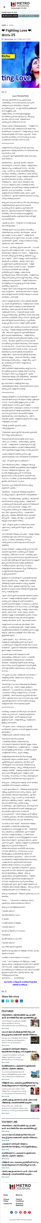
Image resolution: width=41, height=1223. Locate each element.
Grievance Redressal (19, 1204)
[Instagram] (20, 1212)
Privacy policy (6, 1199)
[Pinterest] (29, 1212)
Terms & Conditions (20, 1199)
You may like (9, 1121)
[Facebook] (11, 1212)
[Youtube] (25, 1212)
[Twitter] (16, 1212)
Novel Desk (8, 39)
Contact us (8, 1203)
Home (4, 25)
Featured (7, 1011)
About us (19, 1195)
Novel (11, 25)
